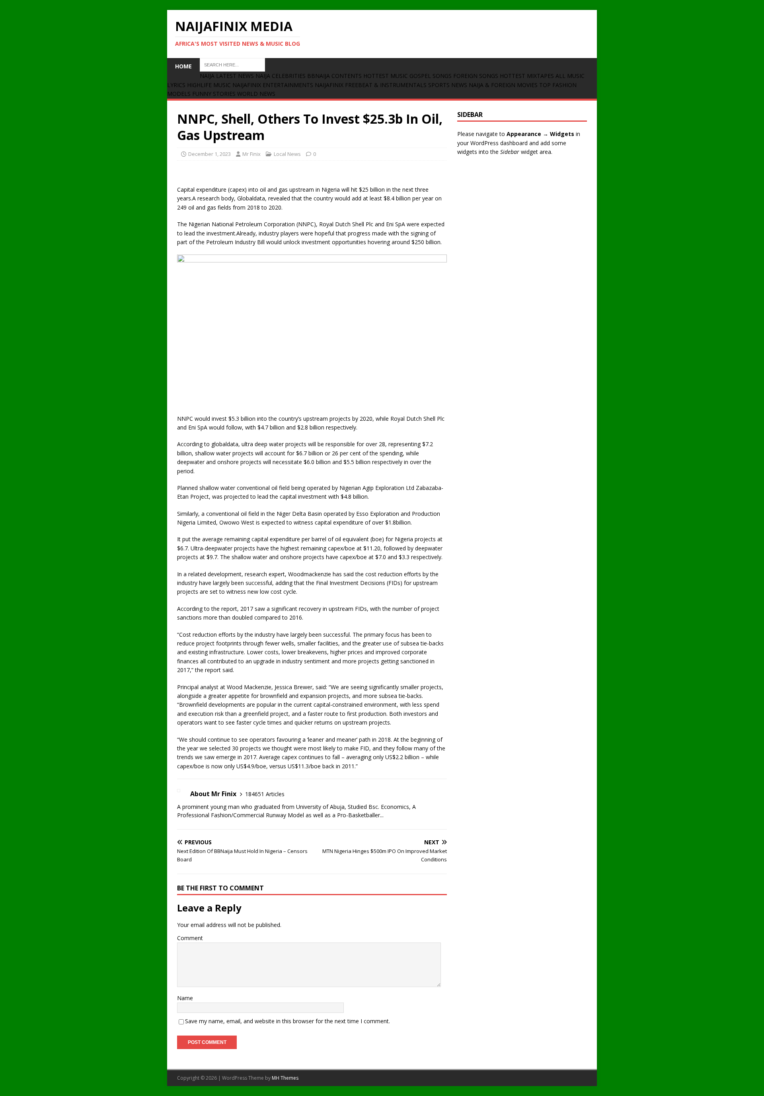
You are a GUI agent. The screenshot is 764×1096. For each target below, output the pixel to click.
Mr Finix (251, 153)
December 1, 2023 (209, 153)
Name (185, 998)
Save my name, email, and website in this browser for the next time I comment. (287, 1021)
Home (183, 66)
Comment (190, 938)
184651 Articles (265, 794)
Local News (287, 153)
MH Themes (285, 1078)
